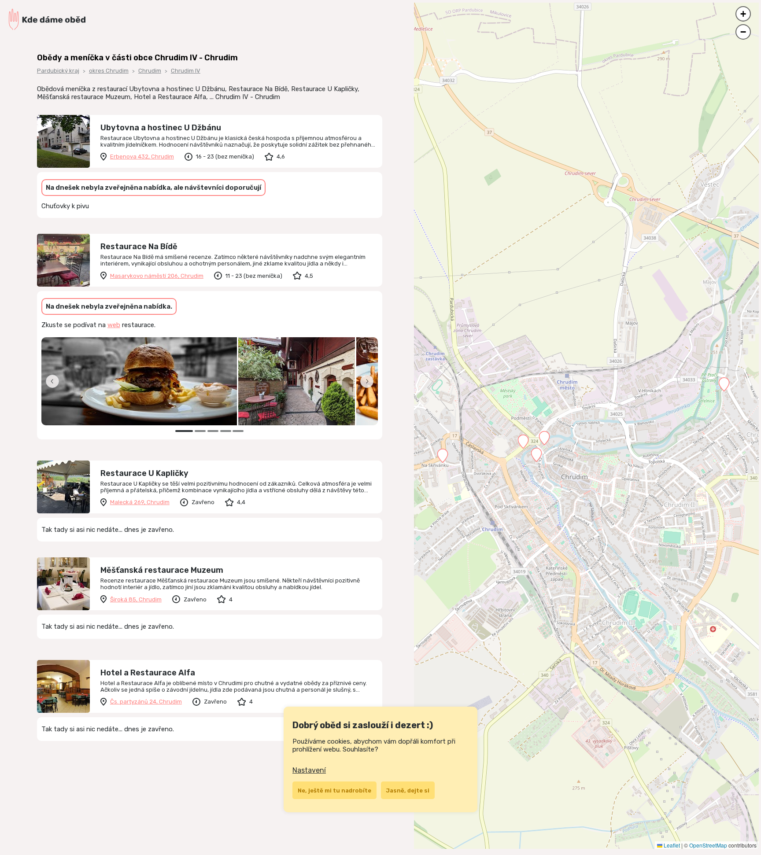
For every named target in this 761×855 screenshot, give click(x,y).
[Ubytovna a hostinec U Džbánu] (63, 141)
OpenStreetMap (708, 845)
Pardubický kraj (58, 70)
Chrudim (149, 70)
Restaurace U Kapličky (144, 473)
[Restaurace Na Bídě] (63, 260)
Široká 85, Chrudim (136, 599)
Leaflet (671, 845)
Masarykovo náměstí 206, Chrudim (156, 276)
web (113, 325)
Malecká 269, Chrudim (140, 502)
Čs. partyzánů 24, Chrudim (146, 701)
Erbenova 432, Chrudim (142, 156)
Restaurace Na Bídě (138, 246)
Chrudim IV (185, 70)
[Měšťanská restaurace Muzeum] (63, 583)
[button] (442, 456)
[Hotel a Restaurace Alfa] (63, 686)
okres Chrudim (109, 70)
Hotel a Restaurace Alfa (147, 673)
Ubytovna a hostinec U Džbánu (160, 128)
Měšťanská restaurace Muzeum (161, 570)
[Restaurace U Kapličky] (63, 487)
